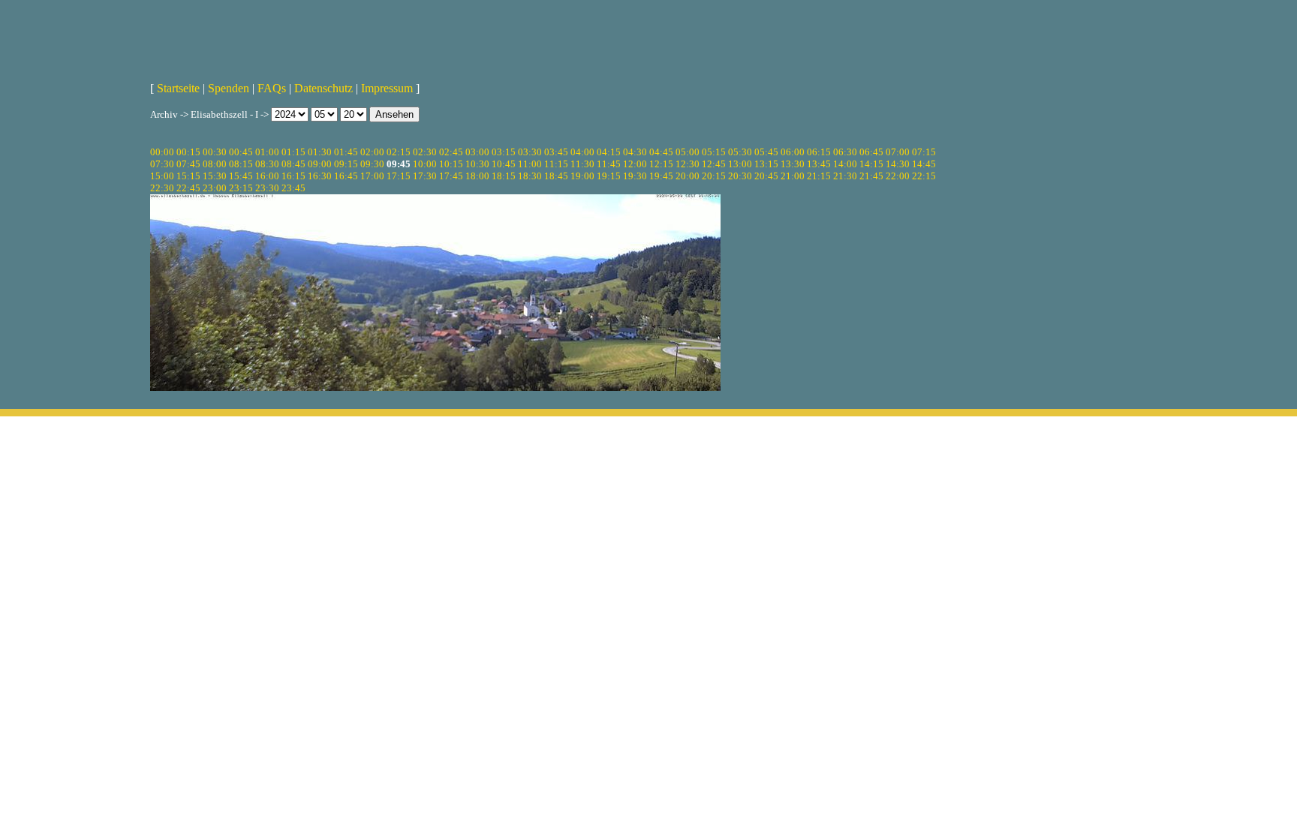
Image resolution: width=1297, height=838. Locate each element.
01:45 (346, 152)
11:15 (556, 164)
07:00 (898, 152)
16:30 (320, 176)
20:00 (688, 176)
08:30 (267, 164)
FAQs (271, 88)
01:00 (267, 152)
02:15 (399, 152)
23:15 (241, 188)
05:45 (766, 152)
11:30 (582, 164)
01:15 (293, 152)
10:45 (504, 164)
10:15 (451, 164)
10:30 (477, 164)
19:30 (635, 176)
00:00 (162, 152)
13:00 (740, 164)
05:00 (688, 152)
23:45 (293, 188)
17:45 (451, 176)
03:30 (530, 152)
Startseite (178, 88)
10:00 (425, 164)
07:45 (188, 164)
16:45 (346, 176)
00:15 (188, 152)
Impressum (387, 88)
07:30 (162, 164)
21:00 (793, 176)
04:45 (661, 152)
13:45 (819, 164)
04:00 (582, 152)
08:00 (215, 164)
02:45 (451, 152)
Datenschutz (323, 88)
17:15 (399, 176)
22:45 (188, 188)
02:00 (372, 152)
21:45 (871, 176)
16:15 (293, 176)
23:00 (215, 188)
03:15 (504, 152)
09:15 (346, 164)
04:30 (635, 152)
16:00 (267, 176)
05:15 (714, 152)
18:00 (477, 176)
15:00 (162, 176)
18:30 (530, 176)
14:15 (871, 164)
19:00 (582, 176)
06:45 (871, 152)
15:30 (215, 176)
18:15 (504, 176)
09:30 (372, 164)
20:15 (714, 176)
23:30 (267, 188)
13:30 (793, 164)
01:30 (320, 152)
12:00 (635, 164)
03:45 (556, 152)
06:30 (845, 152)
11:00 (530, 164)
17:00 (372, 176)
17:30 (425, 176)
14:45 (924, 164)
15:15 (188, 176)
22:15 (924, 176)
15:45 (241, 176)
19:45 (661, 176)
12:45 (714, 164)
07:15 (924, 152)
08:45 (293, 164)
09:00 (320, 164)
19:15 (609, 176)
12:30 (688, 164)
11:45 (609, 164)
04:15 (609, 152)
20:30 (740, 176)
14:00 (845, 164)
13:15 (766, 164)
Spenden (228, 88)
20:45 (766, 176)
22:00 (898, 176)
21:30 (845, 176)
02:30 (425, 152)
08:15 (241, 164)
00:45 (241, 152)
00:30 (215, 152)
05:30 (740, 152)
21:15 (819, 176)
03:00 (477, 152)
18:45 (556, 176)
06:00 (793, 152)
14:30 (898, 164)
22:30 (162, 188)
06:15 (819, 152)
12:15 (661, 164)
